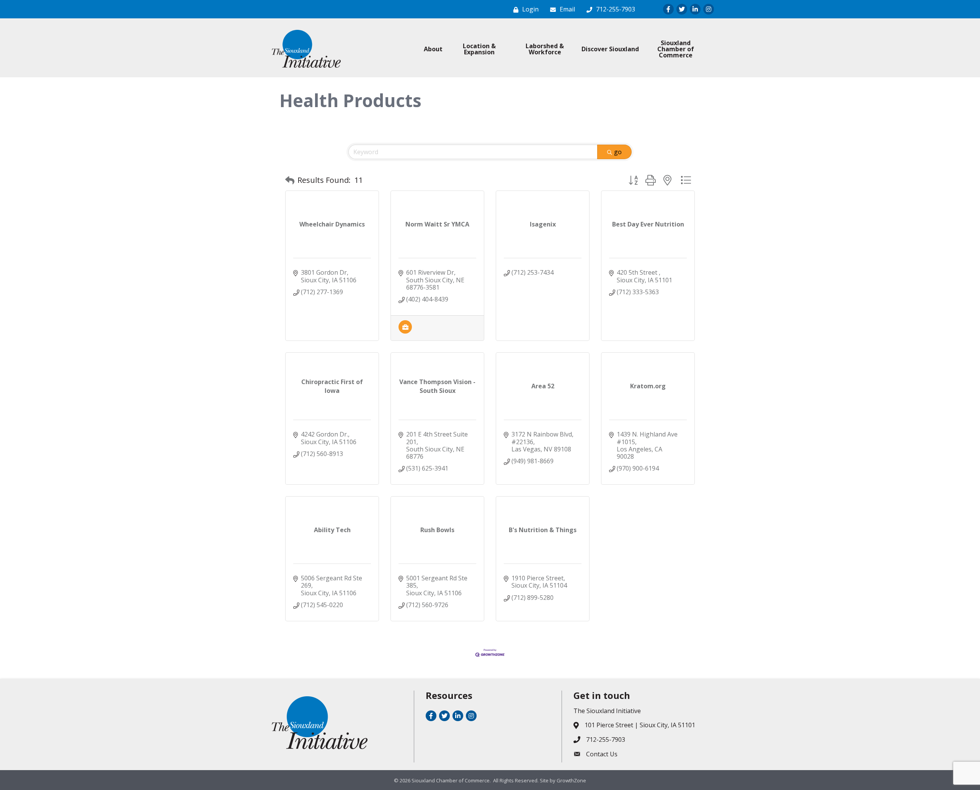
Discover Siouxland (610, 49)
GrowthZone (571, 780)
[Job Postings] (405, 331)
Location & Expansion (479, 49)
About (433, 49)
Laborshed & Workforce (545, 49)
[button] (289, 180)
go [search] (618, 152)
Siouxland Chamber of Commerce (675, 49)
